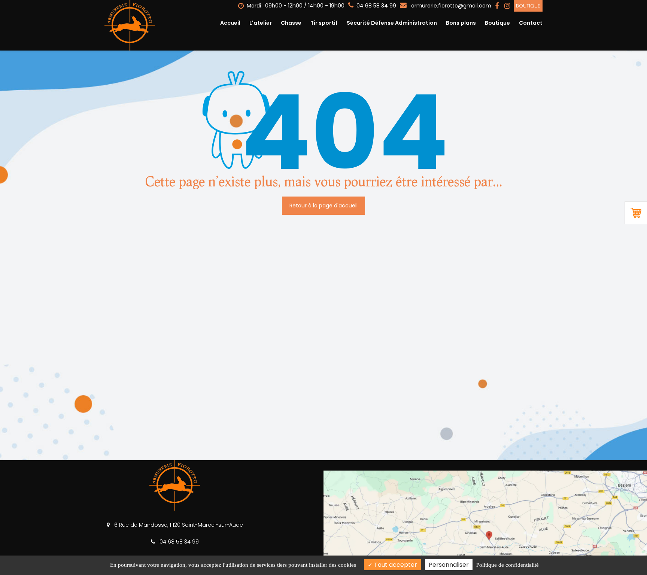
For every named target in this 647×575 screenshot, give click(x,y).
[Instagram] (507, 5)
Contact (531, 23)
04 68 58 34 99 (178, 541)
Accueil (230, 23)
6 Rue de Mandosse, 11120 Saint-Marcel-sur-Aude (178, 525)
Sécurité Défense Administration (392, 23)
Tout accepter (395, 564)
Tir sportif (324, 23)
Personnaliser (449, 564)
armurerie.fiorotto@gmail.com (450, 5)
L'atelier (260, 23)
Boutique (528, 5)
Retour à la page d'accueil (323, 205)
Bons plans (461, 23)
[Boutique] (636, 212)
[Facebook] (497, 5)
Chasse (291, 23)
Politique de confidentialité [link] (507, 565)
